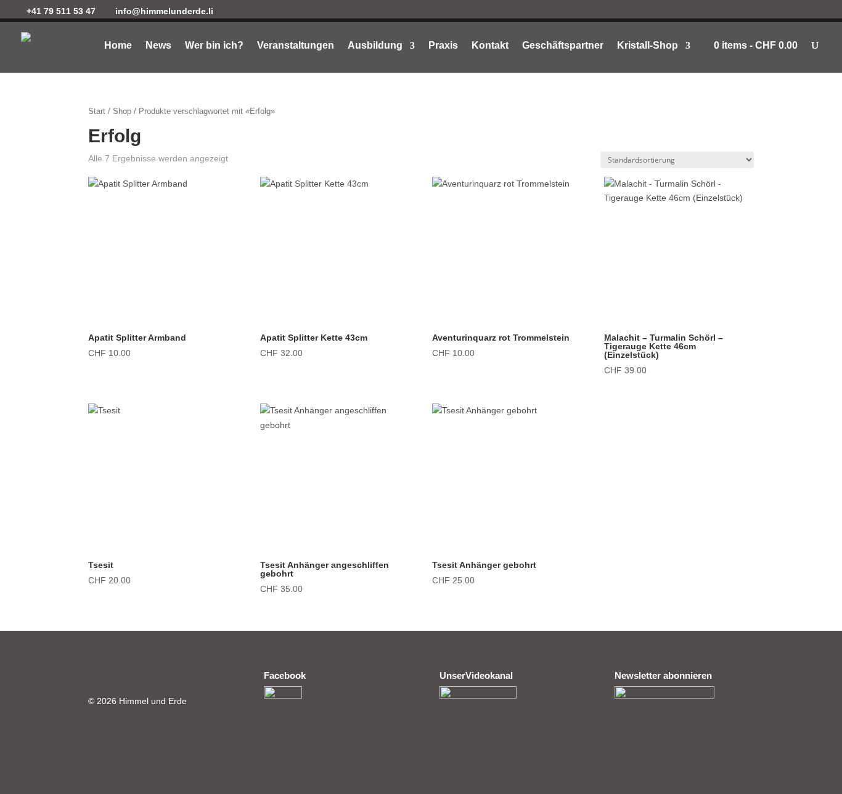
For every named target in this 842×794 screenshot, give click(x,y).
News (158, 46)
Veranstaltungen (295, 46)
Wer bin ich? (214, 46)
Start (96, 111)
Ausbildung (375, 46)
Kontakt (490, 46)
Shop (122, 111)
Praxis (443, 46)
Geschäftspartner (562, 46)
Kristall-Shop (647, 46)
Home (118, 46)
